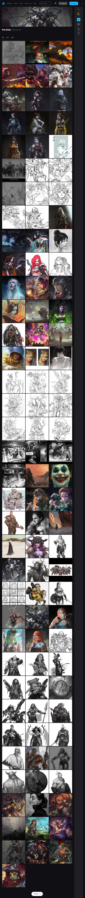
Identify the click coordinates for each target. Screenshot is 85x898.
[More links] (82, 3)
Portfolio (36, 894)
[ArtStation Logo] (3, 3)
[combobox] (45, 3)
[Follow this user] (78, 19)
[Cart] (56, 3)
